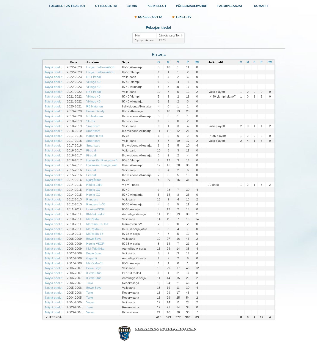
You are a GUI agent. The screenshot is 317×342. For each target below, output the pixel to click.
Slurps (90, 121)
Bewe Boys (93, 238)
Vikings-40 (93, 82)
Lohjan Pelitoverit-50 (100, 67)
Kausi (74, 62)
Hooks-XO (93, 189)
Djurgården (94, 179)
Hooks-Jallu (94, 184)
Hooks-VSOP (95, 209)
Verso (90, 302)
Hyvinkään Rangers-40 (102, 160)
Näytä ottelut (53, 67)
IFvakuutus (93, 273)
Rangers (92, 199)
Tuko (89, 283)
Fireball (91, 150)
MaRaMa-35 (94, 229)
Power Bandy (95, 111)
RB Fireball (93, 77)
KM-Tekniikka (95, 214)
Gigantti (91, 258)
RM (197, 62)
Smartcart (93, 126)
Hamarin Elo (94, 135)
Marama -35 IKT (97, 224)
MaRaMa (92, 219)
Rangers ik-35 (95, 204)
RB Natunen (94, 106)
